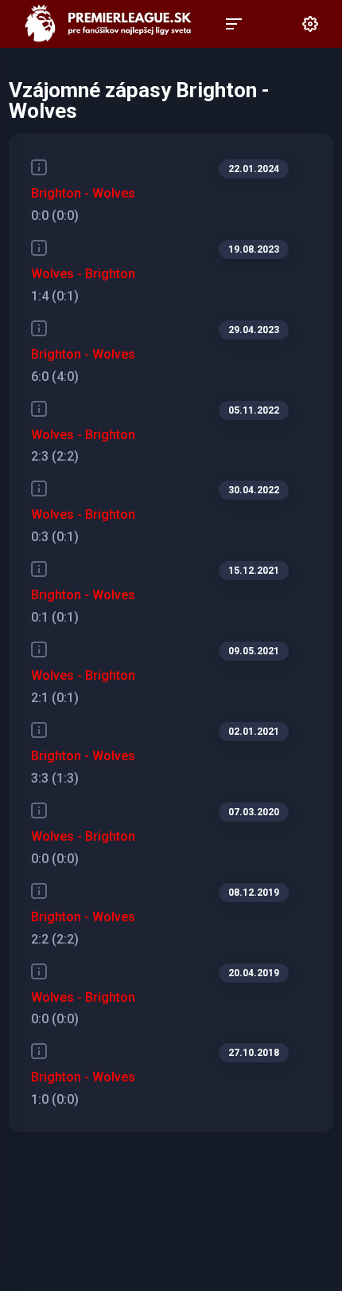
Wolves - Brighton (83, 273)
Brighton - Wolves (83, 193)
